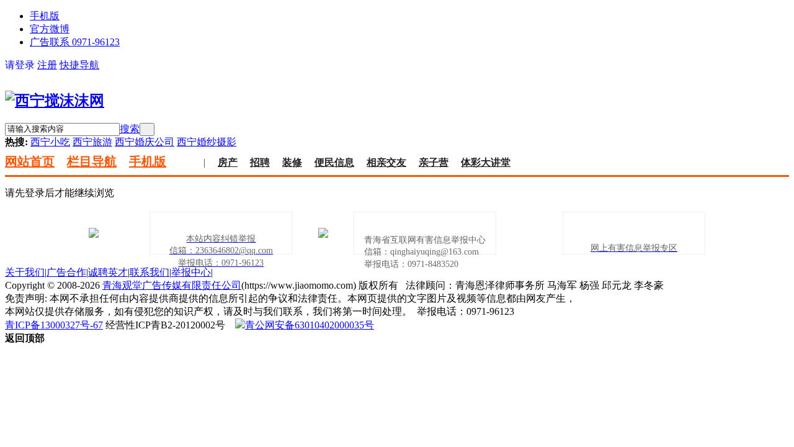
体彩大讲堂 (486, 162)
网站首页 (30, 161)
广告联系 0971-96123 (75, 42)
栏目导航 (92, 161)
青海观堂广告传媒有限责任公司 (171, 285)
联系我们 (149, 272)
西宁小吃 (50, 142)
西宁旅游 (92, 142)
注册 (47, 65)
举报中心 (191, 272)
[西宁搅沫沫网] (54, 101)
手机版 (45, 16)
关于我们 (25, 272)
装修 (292, 162)
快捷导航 (79, 65)
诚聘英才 (108, 272)
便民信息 (334, 162)
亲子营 (433, 162)
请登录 (20, 65)
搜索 (130, 129)
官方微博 (49, 29)
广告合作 (66, 272)
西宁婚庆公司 (144, 142)
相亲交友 (386, 162)
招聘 (260, 162)
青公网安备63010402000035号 (309, 325)
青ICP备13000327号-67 (54, 325)
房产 (228, 162)
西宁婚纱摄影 (206, 142)
